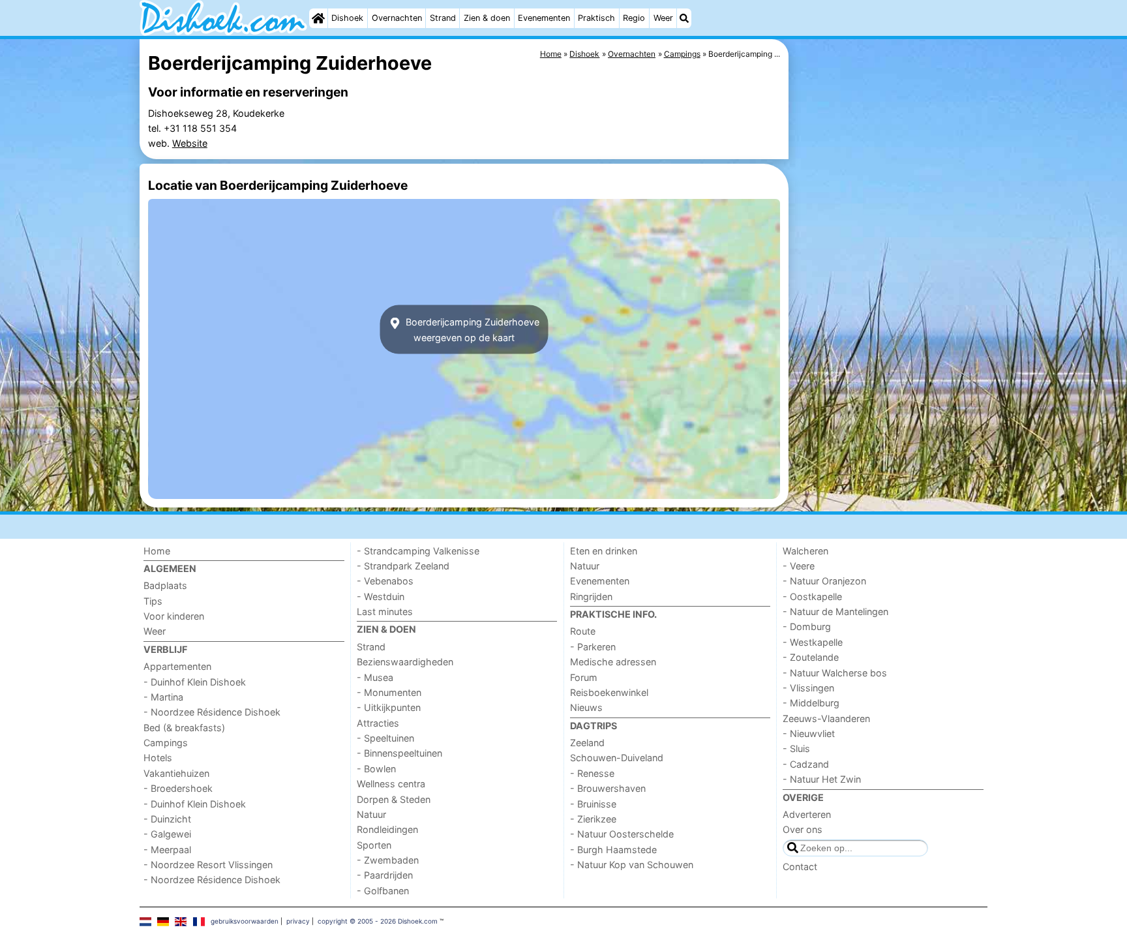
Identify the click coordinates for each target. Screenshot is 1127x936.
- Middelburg (811, 702)
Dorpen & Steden (393, 799)
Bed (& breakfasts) (184, 727)
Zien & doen (487, 18)
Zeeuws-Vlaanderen (826, 718)
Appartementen (177, 666)
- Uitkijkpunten (389, 707)
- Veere (799, 565)
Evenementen (544, 18)
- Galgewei (167, 833)
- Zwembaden (388, 860)
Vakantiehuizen (176, 773)
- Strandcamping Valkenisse (418, 550)
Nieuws (586, 707)
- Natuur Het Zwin (822, 779)
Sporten (374, 845)
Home (156, 550)
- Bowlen (376, 768)
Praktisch (596, 18)
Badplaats (165, 585)
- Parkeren (593, 646)
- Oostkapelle (812, 596)
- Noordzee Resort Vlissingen (208, 864)
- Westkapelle (813, 642)
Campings (165, 742)
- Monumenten (389, 692)
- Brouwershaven (608, 788)
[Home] (318, 18)
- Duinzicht (167, 818)
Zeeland (587, 742)
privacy (298, 921)
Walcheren (805, 550)
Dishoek (347, 18)
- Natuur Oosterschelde (622, 833)
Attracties (378, 723)
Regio (634, 18)
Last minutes (385, 611)
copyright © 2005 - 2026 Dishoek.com (378, 921)
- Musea (375, 677)
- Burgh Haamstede (613, 849)
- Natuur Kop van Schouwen (631, 864)
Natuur (371, 814)
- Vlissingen (808, 687)
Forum (583, 677)
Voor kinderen (173, 616)
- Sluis (796, 748)
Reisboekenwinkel (609, 692)
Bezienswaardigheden (405, 661)
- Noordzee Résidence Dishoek (211, 711)
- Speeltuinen (385, 738)
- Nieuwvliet (809, 733)
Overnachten (397, 18)
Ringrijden (591, 596)
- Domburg (807, 626)
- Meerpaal (167, 849)
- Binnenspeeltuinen (399, 753)
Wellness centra (391, 783)
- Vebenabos (385, 580)
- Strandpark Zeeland (403, 565)
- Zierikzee (593, 818)
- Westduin (380, 596)
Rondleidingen (387, 829)
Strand (443, 18)
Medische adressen (613, 661)
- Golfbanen (383, 890)
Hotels (157, 757)
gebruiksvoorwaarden (244, 921)
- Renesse (592, 773)
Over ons (802, 829)
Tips (152, 601)
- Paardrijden (385, 875)
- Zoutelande (811, 657)
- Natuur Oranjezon (824, 580)
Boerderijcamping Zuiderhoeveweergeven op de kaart (471, 329)
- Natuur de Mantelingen (835, 611)
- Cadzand (806, 764)
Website (189, 143)
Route (582, 631)
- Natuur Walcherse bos (835, 672)
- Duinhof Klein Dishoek (194, 681)
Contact (800, 866)
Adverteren (807, 814)
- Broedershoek (178, 788)
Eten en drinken (603, 550)
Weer (663, 18)
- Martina (163, 696)
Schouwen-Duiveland (616, 757)
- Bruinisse (593, 803)
